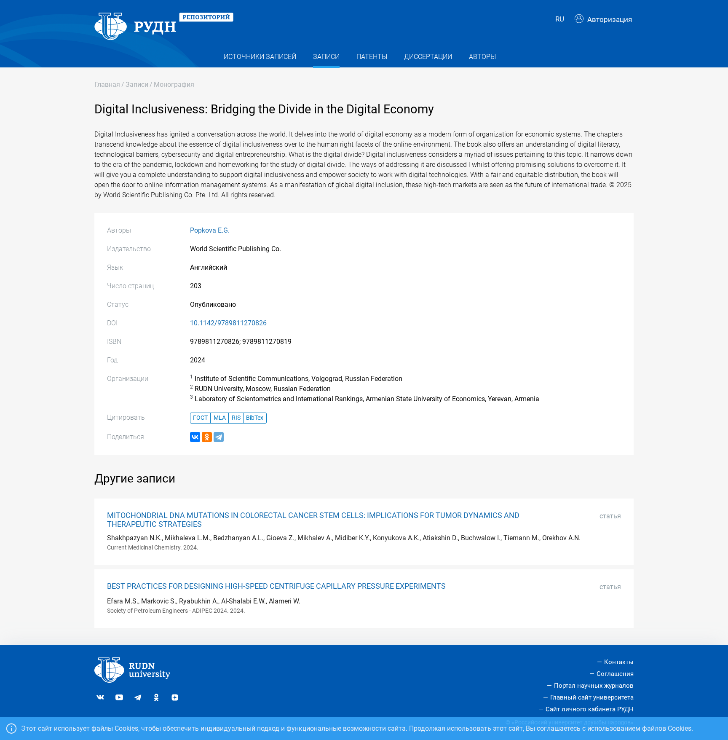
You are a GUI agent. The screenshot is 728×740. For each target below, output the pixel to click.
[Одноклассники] (207, 437)
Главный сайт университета (592, 697)
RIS (236, 417)
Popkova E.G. (210, 230)
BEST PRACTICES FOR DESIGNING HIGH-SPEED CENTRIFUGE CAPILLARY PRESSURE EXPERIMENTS (276, 586)
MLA (220, 417)
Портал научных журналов (594, 685)
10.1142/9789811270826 (228, 323)
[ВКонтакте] (195, 437)
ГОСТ (200, 417)
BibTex (254, 417)
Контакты (619, 662)
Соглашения (615, 674)
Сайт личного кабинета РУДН (590, 709)
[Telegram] (219, 437)
